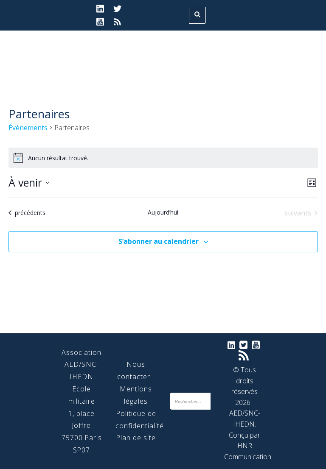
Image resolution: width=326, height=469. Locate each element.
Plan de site (136, 437)
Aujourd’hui (163, 212)
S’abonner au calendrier (158, 241)
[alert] (163, 158)
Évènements (28, 127)
